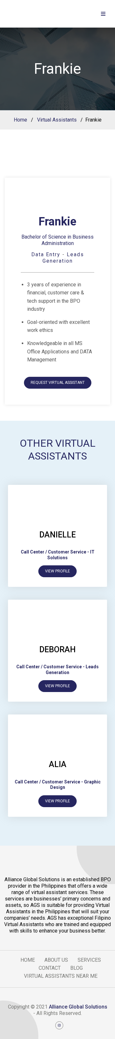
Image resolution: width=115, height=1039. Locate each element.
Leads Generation (63, 257)
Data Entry (45, 254)
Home (20, 120)
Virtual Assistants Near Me (60, 976)
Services (89, 960)
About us (56, 960)
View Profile (57, 571)
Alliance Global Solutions (78, 1007)
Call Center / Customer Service (53, 551)
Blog (76, 968)
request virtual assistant (58, 382)
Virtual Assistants (57, 120)
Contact (50, 968)
